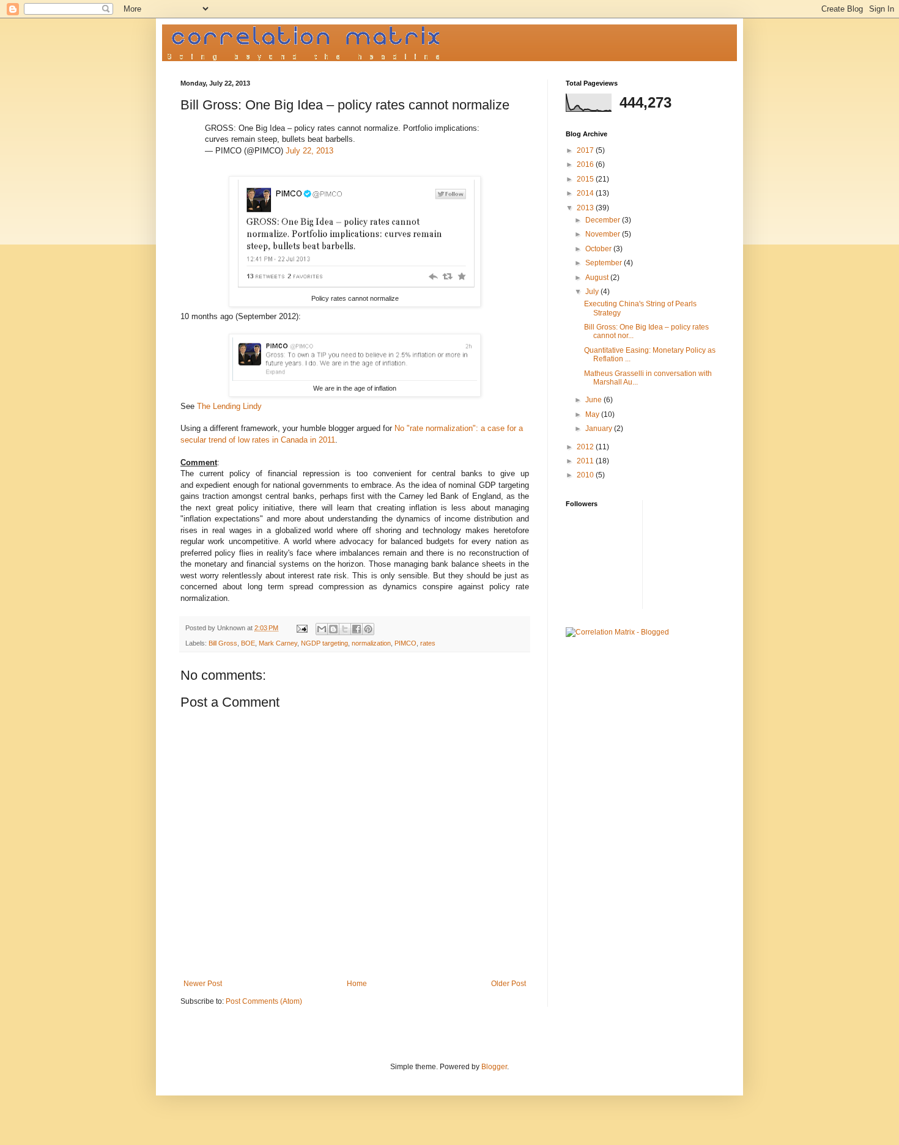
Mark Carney (278, 643)
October (599, 249)
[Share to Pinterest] (368, 629)
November (603, 234)
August (597, 277)
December (603, 220)
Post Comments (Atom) (264, 1001)
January (599, 428)
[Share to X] (345, 629)
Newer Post (202, 983)
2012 (586, 447)
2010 (586, 475)
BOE (248, 643)
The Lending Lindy (229, 406)
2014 (586, 193)
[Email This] (322, 629)
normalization (371, 643)
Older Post (508, 983)
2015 (586, 179)
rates (427, 643)
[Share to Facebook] (356, 629)
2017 (586, 150)
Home (357, 983)
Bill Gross (223, 643)
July (593, 291)
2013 (586, 208)
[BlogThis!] (333, 629)
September (604, 263)
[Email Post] (301, 627)
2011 (586, 461)
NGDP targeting (324, 643)
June (594, 400)
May (593, 414)
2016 (586, 164)
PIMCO (405, 643)
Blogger (494, 1066)
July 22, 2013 (309, 150)
